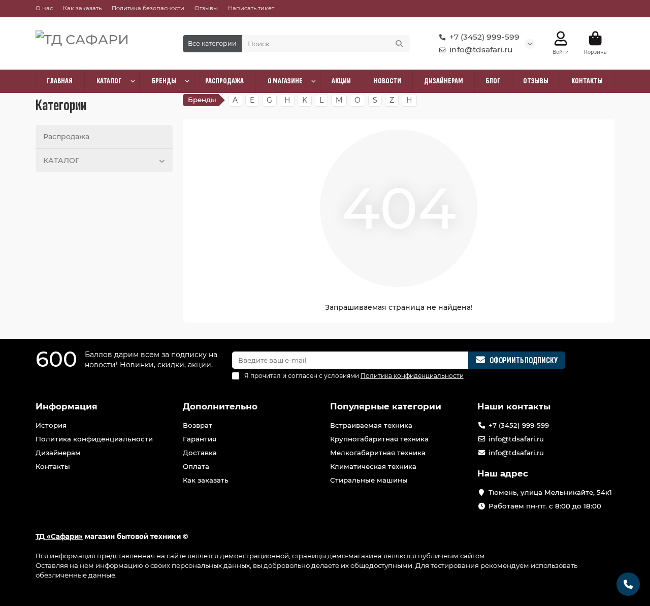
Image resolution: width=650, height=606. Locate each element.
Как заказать (82, 8)
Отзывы (206, 8)
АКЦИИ (341, 81)
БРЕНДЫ (164, 81)
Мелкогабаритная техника (378, 453)
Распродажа (66, 136)
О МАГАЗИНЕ (285, 81)
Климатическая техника (373, 466)
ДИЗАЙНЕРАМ (443, 81)
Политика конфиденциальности (94, 439)
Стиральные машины (369, 480)
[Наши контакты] (628, 584)
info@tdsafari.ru (481, 49)
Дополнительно (220, 406)
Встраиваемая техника (371, 425)
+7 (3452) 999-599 (484, 37)
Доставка (200, 453)
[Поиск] (399, 44)
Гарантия (199, 439)
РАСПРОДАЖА (224, 81)
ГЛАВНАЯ (60, 81)
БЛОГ (492, 81)
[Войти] (561, 38)
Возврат (197, 425)
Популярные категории (385, 406)
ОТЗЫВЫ (535, 81)
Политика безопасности (148, 8)
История (51, 425)
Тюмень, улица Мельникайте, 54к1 (550, 492)
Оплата (196, 466)
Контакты (53, 466)
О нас (44, 8)
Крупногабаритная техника (379, 439)
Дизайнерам (58, 453)
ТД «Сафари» (59, 536)
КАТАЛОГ (108, 81)
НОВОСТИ (387, 81)
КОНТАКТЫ (587, 81)
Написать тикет (251, 8)
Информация (67, 406)
